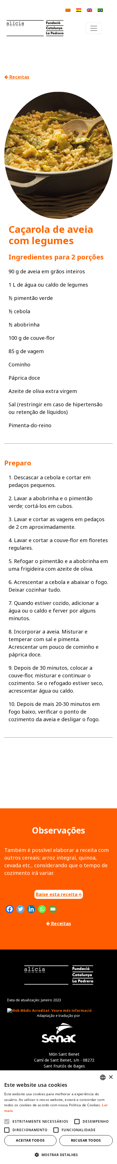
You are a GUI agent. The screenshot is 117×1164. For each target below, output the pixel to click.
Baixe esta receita (57, 894)
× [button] (110, 1077)
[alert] (58, 1117)
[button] (58, 1154)
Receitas (18, 77)
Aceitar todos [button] (30, 1140)
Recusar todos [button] (86, 1140)
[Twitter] (20, 909)
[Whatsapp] (42, 909)
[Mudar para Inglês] (89, 10)
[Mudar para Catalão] (67, 10)
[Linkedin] (31, 909)
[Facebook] (10, 909)
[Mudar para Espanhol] (78, 10)
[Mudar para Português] (100, 10)
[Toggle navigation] (94, 28)
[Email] (53, 909)
